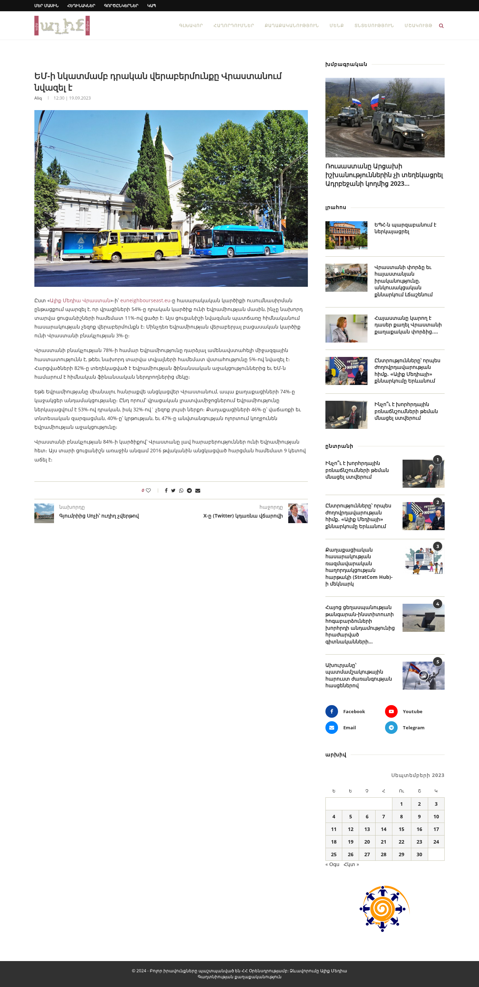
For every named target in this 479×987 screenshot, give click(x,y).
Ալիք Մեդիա (333, 971)
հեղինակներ (81, 5)
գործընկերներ (121, 5)
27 (367, 854)
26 (350, 854)
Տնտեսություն (374, 25)
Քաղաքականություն (292, 25)
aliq (38, 98)
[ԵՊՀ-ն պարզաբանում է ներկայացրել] (346, 235)
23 (419, 841)
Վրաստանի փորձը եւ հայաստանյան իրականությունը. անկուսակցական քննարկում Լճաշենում (404, 281)
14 (383, 829)
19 (350, 841)
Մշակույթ (418, 25)
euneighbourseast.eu (145, 300)
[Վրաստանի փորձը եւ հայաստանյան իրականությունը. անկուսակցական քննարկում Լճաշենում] (346, 278)
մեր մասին (46, 5)
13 (367, 829)
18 (334, 841)
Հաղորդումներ (234, 25)
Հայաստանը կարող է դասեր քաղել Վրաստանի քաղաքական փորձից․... (408, 325)
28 (383, 854)
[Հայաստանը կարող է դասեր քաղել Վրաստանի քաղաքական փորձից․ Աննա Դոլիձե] (346, 329)
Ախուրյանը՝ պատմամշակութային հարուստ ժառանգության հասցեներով (358, 675)
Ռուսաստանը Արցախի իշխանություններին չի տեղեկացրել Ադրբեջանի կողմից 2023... (384, 175)
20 (367, 841)
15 (401, 829)
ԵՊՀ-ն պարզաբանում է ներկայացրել (405, 228)
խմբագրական (346, 64)
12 (350, 829)
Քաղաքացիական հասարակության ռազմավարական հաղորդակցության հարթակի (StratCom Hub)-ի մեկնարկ (359, 566)
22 (401, 841)
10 (436, 816)
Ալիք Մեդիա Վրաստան (80, 300)
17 (436, 829)
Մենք (337, 25)
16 (419, 829)
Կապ (151, 5)
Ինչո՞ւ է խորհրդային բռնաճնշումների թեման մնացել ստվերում (406, 411)
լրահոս (335, 207)
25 (334, 854)
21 (383, 841)
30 (419, 854)
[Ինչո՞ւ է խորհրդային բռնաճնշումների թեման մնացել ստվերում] (346, 415)
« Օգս (332, 864)
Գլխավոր (191, 25)
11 (334, 829)
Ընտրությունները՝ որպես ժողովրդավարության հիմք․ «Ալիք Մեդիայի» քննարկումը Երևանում (407, 370)
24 (436, 841)
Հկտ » (351, 864)
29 (401, 854)
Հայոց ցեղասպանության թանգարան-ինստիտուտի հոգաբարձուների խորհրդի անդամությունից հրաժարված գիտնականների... (360, 624)
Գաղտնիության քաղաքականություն (240, 977)
